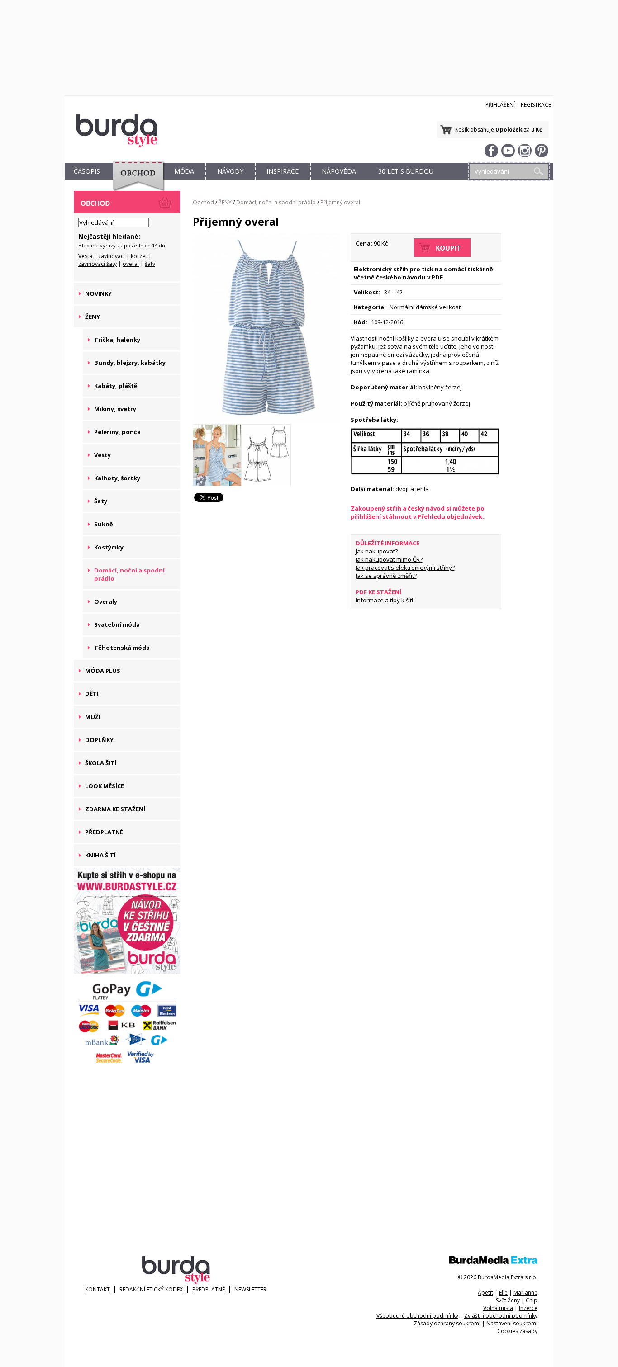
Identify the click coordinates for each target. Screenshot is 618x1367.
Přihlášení (500, 105)
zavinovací (111, 256)
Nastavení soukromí (511, 1323)
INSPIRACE (282, 171)
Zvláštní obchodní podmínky (500, 1316)
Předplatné (208, 1289)
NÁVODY (230, 171)
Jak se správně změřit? (386, 576)
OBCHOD (135, 181)
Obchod (203, 202)
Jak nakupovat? (377, 551)
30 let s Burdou (405, 171)
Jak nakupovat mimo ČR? (389, 559)
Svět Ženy (508, 1300)
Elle (503, 1292)
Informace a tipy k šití (384, 600)
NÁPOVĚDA (339, 171)
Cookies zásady (517, 1331)
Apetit (485, 1292)
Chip (531, 1300)
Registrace (536, 105)
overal (131, 264)
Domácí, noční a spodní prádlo (276, 202)
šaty (150, 264)
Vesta (85, 256)
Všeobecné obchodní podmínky (417, 1316)
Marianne (525, 1292)
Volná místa (498, 1308)
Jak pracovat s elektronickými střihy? (405, 567)
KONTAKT (97, 1289)
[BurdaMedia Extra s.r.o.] (493, 1262)
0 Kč (536, 129)
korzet (139, 256)
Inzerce (528, 1308)
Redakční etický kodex (151, 1289)
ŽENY (225, 202)
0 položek (509, 129)
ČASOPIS (87, 171)
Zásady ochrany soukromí (447, 1323)
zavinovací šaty (97, 264)
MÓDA (184, 171)
